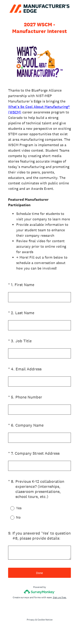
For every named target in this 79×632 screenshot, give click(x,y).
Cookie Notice (44, 619)
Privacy (31, 619)
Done (39, 573)
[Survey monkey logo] (40, 591)
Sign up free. (59, 597)
